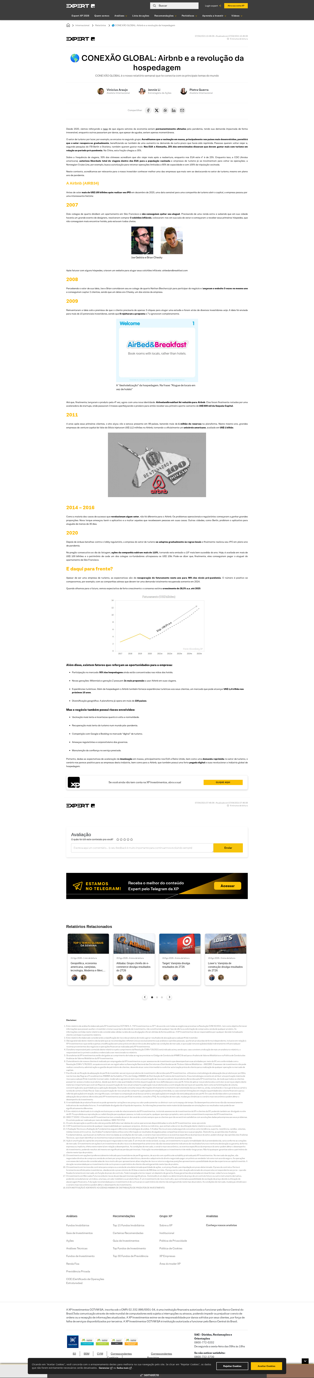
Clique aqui (223, 782)
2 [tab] (157, 997)
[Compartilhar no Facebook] (148, 110)
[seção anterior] (144, 997)
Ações (70, 1240)
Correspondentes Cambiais (119, 1355)
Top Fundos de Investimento (129, 1248)
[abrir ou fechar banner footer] (305, 1361)
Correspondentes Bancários (159, 1355)
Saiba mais (123, 1367)
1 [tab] (152, 997)
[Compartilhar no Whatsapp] (165, 110)
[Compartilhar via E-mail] (182, 110)
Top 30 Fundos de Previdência (130, 1256)
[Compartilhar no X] (156, 110)
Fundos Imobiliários (77, 1225)
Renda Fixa (72, 1263)
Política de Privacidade (173, 1240)
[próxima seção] (169, 997)
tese (105, 128)
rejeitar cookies (232, 1366)
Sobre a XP (165, 1225)
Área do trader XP (170, 1263)
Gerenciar (104, 1367)
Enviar (228, 848)
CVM (100, 1353)
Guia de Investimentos (79, 1233)
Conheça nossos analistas (221, 1225)
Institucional (166, 1233)
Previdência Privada (78, 1271)
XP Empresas (167, 1256)
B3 (74, 1353)
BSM (86, 1353)
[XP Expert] (80, 6)
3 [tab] (162, 997)
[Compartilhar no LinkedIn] (173, 110)
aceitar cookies (266, 1366)
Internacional (82, 25)
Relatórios (100, 25)
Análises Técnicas (76, 1248)
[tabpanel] (88, 959)
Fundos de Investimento (80, 1256)
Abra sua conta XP (236, 5)
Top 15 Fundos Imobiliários (128, 1225)
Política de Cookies (170, 1248)
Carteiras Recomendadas (128, 1233)
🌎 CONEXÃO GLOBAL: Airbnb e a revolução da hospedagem (143, 25)
